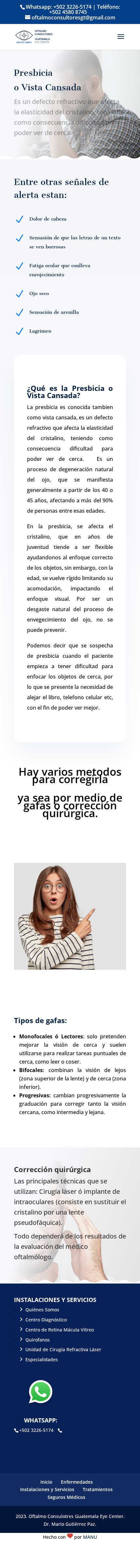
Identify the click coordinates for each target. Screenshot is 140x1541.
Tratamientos (98, 1489)
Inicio (46, 1482)
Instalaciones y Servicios (47, 1489)
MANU (90, 1537)
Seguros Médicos (66, 1497)
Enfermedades (77, 1482)
